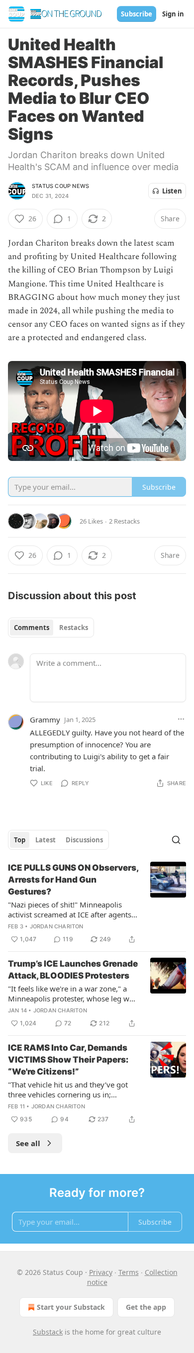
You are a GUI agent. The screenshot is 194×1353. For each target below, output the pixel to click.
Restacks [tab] (73, 627)
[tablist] (51, 627)
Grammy (45, 719)
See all (28, 1143)
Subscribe (136, 13)
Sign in (173, 13)
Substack (48, 1332)
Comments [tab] (31, 627)
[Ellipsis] (181, 719)
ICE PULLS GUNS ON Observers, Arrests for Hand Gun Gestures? (73, 880)
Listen (172, 190)
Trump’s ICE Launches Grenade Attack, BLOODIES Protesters (73, 970)
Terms (128, 1272)
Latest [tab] (45, 839)
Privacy (100, 1272)
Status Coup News (60, 185)
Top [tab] (19, 839)
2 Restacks (124, 521)
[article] (97, 903)
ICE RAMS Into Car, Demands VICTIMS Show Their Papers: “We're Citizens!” (68, 1060)
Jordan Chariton (57, 926)
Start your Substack (71, 1307)
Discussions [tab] (84, 839)
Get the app (146, 1307)
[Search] (176, 840)
